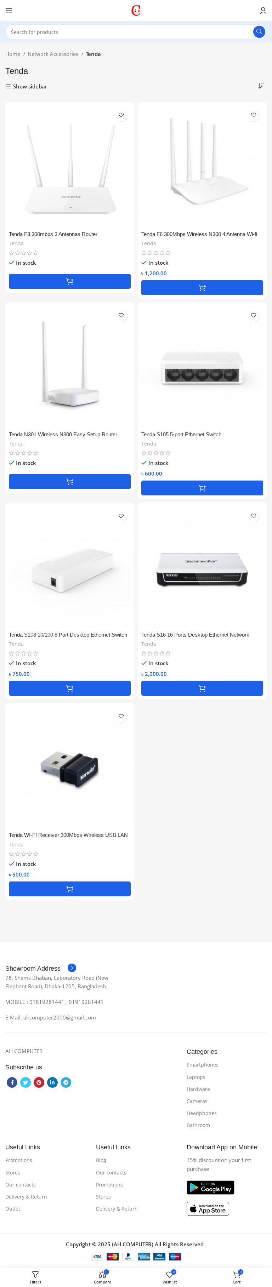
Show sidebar (30, 87)
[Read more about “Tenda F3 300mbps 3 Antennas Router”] (70, 281)
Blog (101, 1160)
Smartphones (203, 1064)
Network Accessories (54, 53)
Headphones (202, 1113)
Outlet (12, 1208)
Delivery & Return (26, 1196)
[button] (202, 287)
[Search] (259, 32)
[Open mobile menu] (9, 11)
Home (13, 53)
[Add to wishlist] (121, 115)
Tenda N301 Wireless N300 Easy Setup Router (63, 434)
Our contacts (20, 1184)
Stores (12, 1172)
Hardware (198, 1089)
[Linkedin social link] (52, 1082)
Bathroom (198, 1125)
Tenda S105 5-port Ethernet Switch (181, 434)
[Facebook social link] (12, 1082)
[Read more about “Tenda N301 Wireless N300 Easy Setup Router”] (70, 481)
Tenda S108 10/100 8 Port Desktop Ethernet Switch (68, 635)
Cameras (197, 1101)
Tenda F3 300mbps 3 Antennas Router (53, 234)
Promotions (18, 1160)
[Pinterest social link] (39, 1082)
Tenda (16, 243)
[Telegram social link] (66, 1082)
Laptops (196, 1077)
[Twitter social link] (25, 1082)
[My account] (263, 11)
